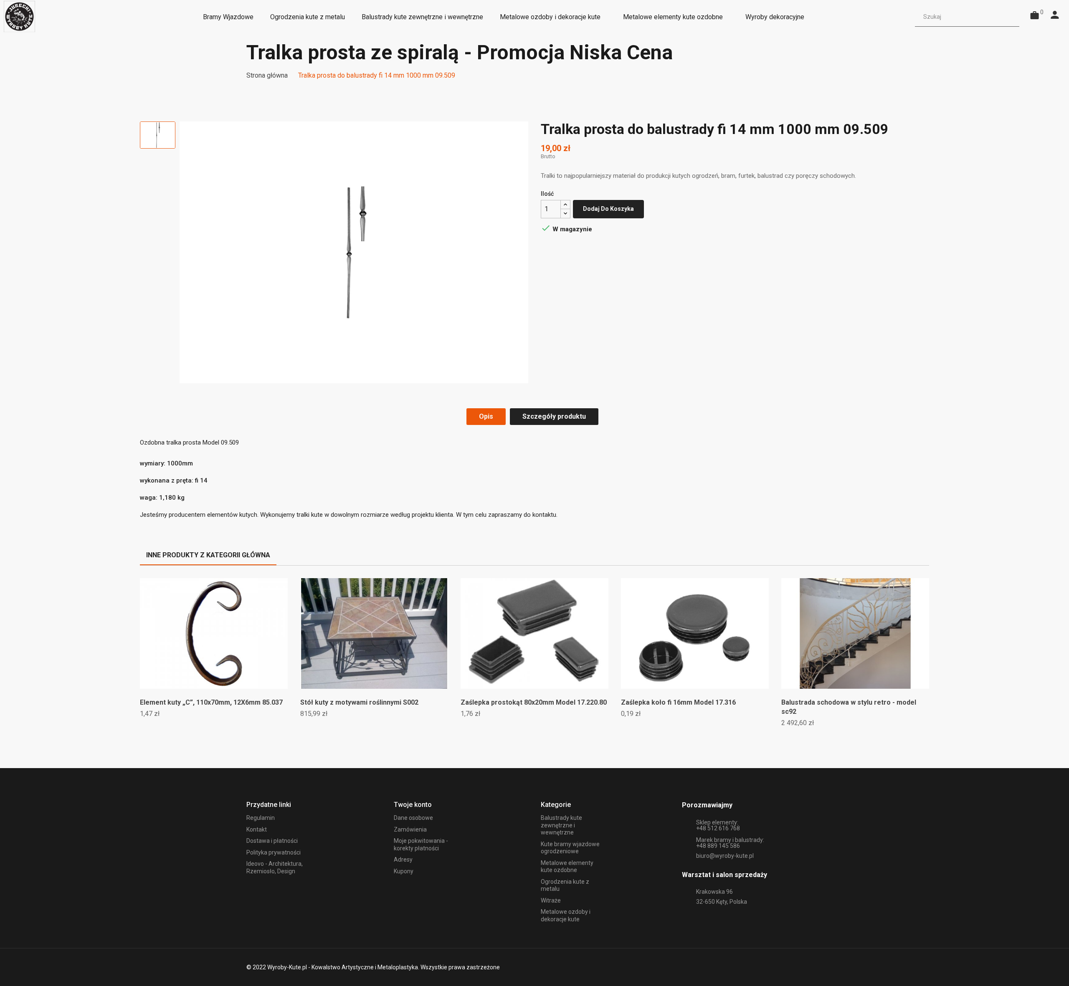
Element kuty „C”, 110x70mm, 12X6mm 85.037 (211, 702)
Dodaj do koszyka (608, 208)
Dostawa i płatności (272, 840)
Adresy (403, 859)
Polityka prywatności (273, 852)
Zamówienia (410, 829)
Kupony (403, 871)
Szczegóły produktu (554, 416)
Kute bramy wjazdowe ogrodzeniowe (570, 848)
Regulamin (260, 817)
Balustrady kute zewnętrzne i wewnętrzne (561, 825)
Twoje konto (413, 805)
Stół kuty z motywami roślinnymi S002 (359, 702)
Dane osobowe (413, 817)
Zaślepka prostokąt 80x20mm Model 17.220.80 (534, 702)
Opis (486, 416)
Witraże (551, 900)
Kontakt (256, 829)
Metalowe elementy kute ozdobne (567, 867)
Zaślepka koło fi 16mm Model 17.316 (678, 702)
